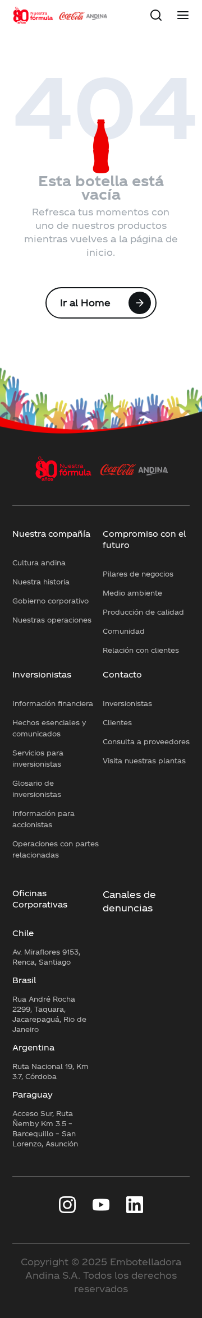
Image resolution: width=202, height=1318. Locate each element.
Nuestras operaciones (51, 620)
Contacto (122, 674)
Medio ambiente (132, 593)
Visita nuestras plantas (144, 760)
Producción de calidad (143, 612)
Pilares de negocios (138, 574)
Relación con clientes (141, 650)
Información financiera (52, 703)
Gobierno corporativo (50, 601)
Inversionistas (41, 674)
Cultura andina (39, 562)
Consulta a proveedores (146, 741)
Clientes (117, 722)
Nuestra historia (41, 582)
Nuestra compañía (51, 533)
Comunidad (124, 631)
